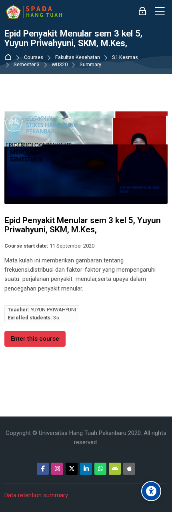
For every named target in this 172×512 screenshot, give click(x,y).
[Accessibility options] (151, 491)
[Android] (115, 469)
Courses (33, 57)
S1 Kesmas (125, 57)
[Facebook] (43, 469)
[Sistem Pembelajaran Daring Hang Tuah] (33, 11)
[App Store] (129, 469)
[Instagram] (57, 469)
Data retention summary (36, 495)
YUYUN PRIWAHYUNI (53, 310)
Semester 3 (27, 64)
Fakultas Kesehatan (77, 57)
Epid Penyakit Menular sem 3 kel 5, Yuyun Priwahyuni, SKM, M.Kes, (73, 38)
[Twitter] (72, 469)
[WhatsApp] (100, 469)
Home (9, 57)
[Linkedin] (86, 469)
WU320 (60, 64)
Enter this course (35, 338)
